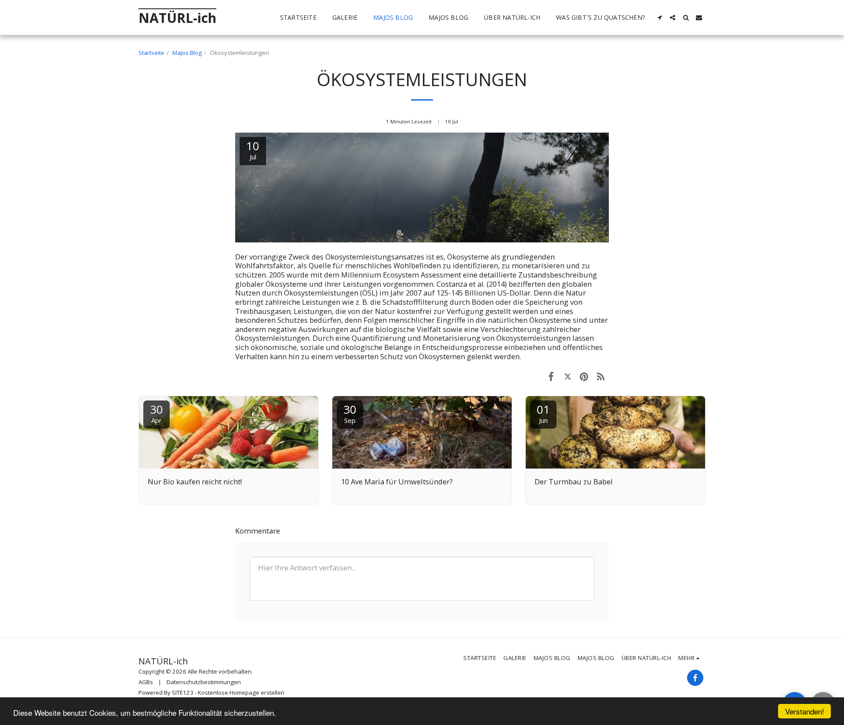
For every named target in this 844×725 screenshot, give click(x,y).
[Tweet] (568, 376)
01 (543, 413)
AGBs (145, 682)
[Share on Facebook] (551, 376)
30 (156, 413)
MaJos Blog (187, 53)
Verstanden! (804, 711)
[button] (659, 17)
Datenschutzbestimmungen (204, 682)
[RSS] (601, 376)
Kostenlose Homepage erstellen (241, 692)
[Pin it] (584, 376)
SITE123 (182, 692)
